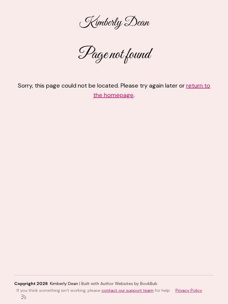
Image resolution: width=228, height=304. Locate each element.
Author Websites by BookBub (128, 283)
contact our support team (127, 290)
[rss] (23, 296)
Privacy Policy (188, 290)
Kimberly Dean (114, 23)
